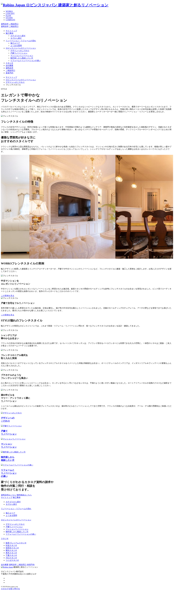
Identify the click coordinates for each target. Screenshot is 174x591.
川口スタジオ (11, 558)
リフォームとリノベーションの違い (25, 61)
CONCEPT (10, 13)
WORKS (9, 11)
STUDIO (9, 18)
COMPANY (10, 20)
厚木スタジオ (11, 553)
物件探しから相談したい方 (21, 58)
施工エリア (15, 43)
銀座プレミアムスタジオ (16, 543)
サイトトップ (11, 31)
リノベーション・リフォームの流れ (21, 41)
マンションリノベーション (21, 56)
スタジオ (9, 63)
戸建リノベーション (18, 53)
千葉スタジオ (11, 555)
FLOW (8, 16)
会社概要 (9, 65)
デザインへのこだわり (19, 51)
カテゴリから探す (18, 36)
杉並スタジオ (11, 545)
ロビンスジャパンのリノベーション (21, 48)
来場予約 (9, 73)
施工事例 (9, 33)
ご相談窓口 (10, 70)
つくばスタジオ (12, 560)
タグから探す (16, 38)
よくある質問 (16, 46)
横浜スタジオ (11, 550)
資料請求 (9, 68)
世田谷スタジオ (12, 548)
